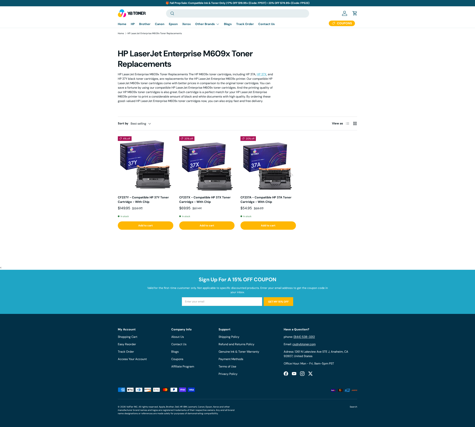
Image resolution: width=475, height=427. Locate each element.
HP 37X (261, 74)
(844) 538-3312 (304, 337)
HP (133, 24)
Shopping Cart (127, 337)
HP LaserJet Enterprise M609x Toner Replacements (154, 33)
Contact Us (266, 24)
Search (353, 406)
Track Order (245, 24)
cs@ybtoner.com (304, 344)
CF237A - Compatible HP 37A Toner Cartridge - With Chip (265, 199)
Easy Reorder (127, 344)
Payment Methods (231, 359)
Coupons (177, 359)
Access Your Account (132, 359)
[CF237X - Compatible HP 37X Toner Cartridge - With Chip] (207, 164)
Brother (144, 24)
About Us (177, 337)
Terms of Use (227, 366)
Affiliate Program (182, 366)
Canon (159, 24)
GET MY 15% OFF (278, 301)
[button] (355, 13)
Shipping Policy (229, 337)
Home (122, 24)
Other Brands (205, 24)
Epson (173, 24)
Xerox (186, 24)
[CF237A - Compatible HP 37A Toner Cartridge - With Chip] (268, 164)
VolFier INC (132, 406)
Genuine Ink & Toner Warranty (239, 352)
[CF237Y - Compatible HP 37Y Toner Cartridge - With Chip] (145, 164)
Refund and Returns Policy (236, 344)
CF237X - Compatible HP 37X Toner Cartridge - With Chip (205, 199)
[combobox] (237, 13)
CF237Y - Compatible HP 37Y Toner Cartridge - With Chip (143, 199)
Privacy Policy (228, 374)
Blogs (228, 24)
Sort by (123, 123)
